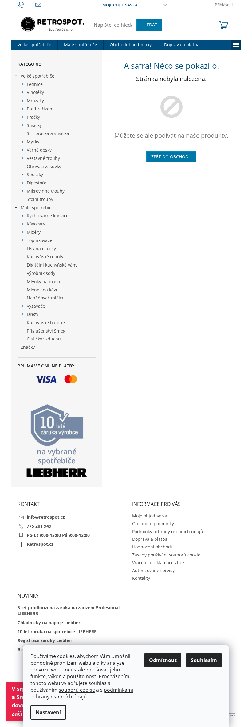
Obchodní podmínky (153, 523)
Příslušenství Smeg (46, 331)
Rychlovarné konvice (48, 215)
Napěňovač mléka (45, 298)
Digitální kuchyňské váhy (52, 265)
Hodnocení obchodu (153, 547)
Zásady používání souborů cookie (166, 555)
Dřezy (32, 314)
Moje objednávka (119, 5)
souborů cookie (77, 690)
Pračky (33, 117)
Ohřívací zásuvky (44, 166)
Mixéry (34, 232)
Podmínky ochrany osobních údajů (167, 531)
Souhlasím (204, 660)
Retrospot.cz (40, 544)
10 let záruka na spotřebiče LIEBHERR (57, 631)
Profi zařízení (40, 109)
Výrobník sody (41, 273)
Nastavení (48, 712)
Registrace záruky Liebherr (46, 640)
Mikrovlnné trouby (46, 191)
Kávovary (36, 224)
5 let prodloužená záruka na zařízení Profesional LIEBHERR (69, 610)
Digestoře (36, 183)
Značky (28, 347)
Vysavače (36, 306)
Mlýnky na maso (43, 281)
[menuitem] (34, 45)
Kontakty (141, 578)
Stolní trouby (40, 199)
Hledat (149, 25)
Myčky (33, 141)
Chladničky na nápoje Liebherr (50, 622)
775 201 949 (39, 526)
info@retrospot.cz (46, 517)
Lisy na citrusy (41, 249)
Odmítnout (163, 660)
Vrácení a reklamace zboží (159, 562)
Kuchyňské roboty (45, 257)
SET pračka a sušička (48, 133)
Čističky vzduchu (44, 339)
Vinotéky (35, 92)
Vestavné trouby (43, 158)
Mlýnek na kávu (43, 290)
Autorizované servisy (153, 570)
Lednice (35, 84)
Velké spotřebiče (37, 76)
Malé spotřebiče (37, 207)
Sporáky (35, 174)
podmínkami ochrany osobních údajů (81, 693)
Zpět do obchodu (171, 157)
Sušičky (34, 125)
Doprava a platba (149, 539)
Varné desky (39, 150)
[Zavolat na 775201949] (27, 4)
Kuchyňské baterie (46, 322)
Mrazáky (35, 100)
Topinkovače (39, 240)
